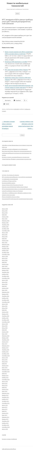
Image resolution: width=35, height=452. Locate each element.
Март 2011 (4, 415)
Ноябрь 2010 (5, 423)
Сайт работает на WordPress (9, 449)
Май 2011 (4, 411)
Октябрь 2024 (5, 252)
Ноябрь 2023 (5, 274)
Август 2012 (5, 381)
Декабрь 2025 (5, 224)
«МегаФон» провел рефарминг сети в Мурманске (15, 149)
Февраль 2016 (5, 369)
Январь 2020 (5, 338)
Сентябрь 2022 (6, 302)
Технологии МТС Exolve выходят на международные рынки (17, 199)
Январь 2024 (5, 270)
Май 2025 (4, 238)
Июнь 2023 (4, 284)
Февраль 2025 (5, 244)
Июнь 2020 (4, 328)
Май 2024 (4, 262)
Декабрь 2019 (5, 340)
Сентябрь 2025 (6, 230)
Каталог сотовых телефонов (9, 439)
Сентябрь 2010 (6, 427)
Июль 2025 (4, 234)
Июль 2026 (4, 210)
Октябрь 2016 (5, 353)
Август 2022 (5, 304)
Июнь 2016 (4, 361)
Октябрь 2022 (5, 300)
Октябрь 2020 (5, 320)
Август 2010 (5, 429)
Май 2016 (4, 363)
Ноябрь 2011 (5, 399)
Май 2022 (4, 310)
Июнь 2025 (4, 236)
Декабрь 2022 (5, 296)
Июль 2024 (4, 258)
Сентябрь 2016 (6, 355)
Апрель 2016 (5, 365)
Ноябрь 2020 (5, 318)
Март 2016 (4, 367)
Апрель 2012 (5, 389)
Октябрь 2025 (5, 228)
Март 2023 (4, 290)
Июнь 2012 (4, 385)
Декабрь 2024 (5, 248)
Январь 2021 (5, 314)
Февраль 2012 (5, 393)
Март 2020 (4, 334)
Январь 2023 (5, 294)
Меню (17, 13)
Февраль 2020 (5, 336)
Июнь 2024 (4, 260)
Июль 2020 (4, 326)
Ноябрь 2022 (5, 298)
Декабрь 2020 (5, 316)
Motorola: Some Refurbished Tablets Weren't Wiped (15, 187)
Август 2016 (5, 357)
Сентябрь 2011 (6, 403)
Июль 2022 (4, 306)
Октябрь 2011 (5, 401)
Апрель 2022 (5, 312)
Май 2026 (4, 214)
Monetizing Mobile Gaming (8, 183)
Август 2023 (5, 280)
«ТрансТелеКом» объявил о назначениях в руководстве (16, 159)
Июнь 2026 (4, 212)
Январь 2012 (5, 395)
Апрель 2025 (5, 240)
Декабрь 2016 (5, 349)
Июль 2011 (4, 407)
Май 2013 (4, 373)
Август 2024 (5, 256)
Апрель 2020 (5, 332)
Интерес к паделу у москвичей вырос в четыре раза (15, 157)
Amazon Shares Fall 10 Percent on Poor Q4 (12, 185)
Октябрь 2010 (5, 425)
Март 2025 (4, 242)
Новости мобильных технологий (17, 4)
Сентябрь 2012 (6, 379)
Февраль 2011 (5, 417)
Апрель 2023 (5, 288)
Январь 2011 (5, 419)
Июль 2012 (4, 383)
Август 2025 (5, 232)
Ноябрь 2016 (5, 351)
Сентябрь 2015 (6, 371)
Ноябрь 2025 (5, 226)
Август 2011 (5, 405)
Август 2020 (5, 324)
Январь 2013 (5, 375)
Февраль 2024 (5, 268)
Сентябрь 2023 (6, 278)
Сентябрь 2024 (6, 254)
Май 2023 (4, 286)
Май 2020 (4, 330)
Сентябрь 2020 (6, 322)
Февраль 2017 (5, 345)
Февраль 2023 (5, 292)
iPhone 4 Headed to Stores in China (10, 197)
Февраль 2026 (5, 220)
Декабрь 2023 (5, 272)
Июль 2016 (4, 359)
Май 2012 (4, 387)
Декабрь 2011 (5, 397)
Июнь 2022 (4, 308)
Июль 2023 (4, 282)
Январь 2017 (5, 347)
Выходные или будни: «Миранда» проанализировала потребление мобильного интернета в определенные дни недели (17, 153)
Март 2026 (4, 218)
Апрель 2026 (5, 216)
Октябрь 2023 (5, 276)
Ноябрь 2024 (5, 250)
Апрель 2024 (5, 264)
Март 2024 (4, 266)
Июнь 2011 (4, 409)
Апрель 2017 (5, 341)
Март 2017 (4, 343)
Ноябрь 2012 (5, 377)
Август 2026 (5, 208)
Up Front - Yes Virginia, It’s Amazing (10, 175)
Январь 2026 (5, 222)
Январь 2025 (5, 246)
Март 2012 (4, 391)
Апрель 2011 (5, 413)
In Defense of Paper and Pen (9, 181)
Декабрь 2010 (5, 421)
